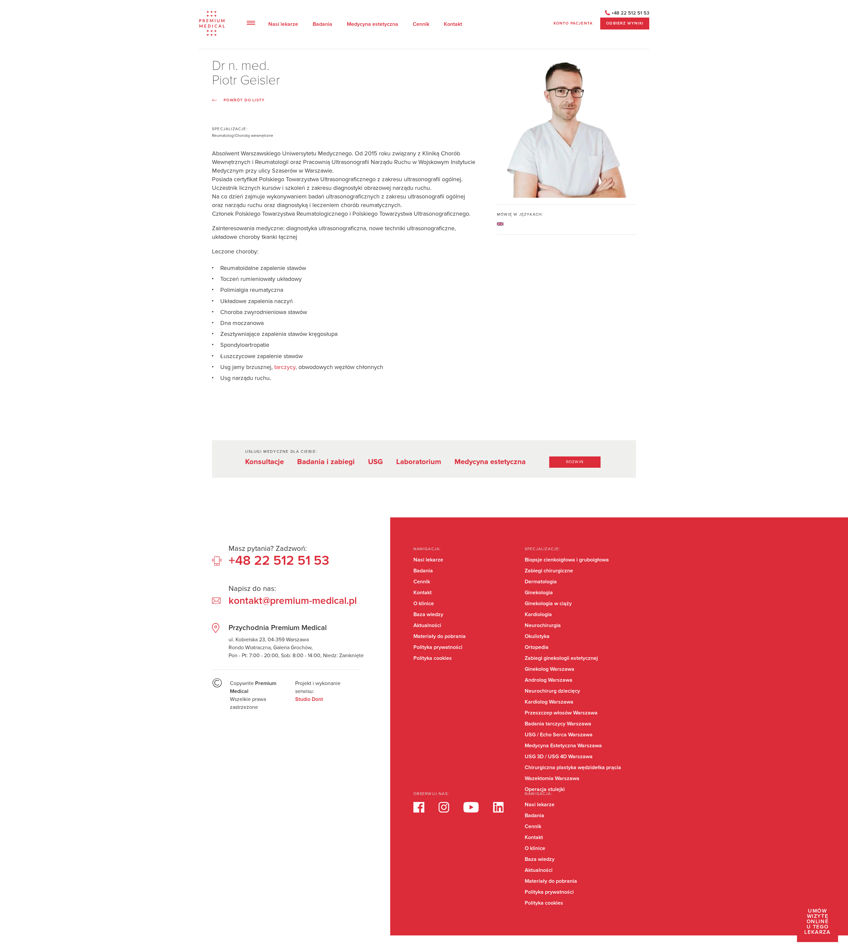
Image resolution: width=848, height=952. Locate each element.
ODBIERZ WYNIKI (624, 24)
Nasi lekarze (283, 24)
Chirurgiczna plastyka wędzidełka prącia (573, 767)
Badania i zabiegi (326, 461)
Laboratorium (418, 461)
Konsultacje (264, 461)
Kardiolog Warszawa (549, 702)
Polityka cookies (432, 658)
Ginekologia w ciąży (548, 603)
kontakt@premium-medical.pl (293, 601)
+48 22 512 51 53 (630, 13)
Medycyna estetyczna (372, 24)
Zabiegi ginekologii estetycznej (561, 658)
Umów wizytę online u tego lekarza (817, 921)
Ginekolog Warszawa (549, 669)
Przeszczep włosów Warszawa (561, 712)
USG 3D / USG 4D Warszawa (559, 756)
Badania (322, 24)
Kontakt (453, 24)
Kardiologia (538, 614)
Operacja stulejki (545, 789)
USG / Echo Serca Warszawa (559, 734)
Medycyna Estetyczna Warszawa (563, 745)
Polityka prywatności (437, 647)
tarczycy (284, 367)
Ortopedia (537, 647)
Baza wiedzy (428, 614)
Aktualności (427, 625)
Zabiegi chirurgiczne (549, 570)
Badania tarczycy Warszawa (558, 723)
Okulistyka (537, 636)
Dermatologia (541, 581)
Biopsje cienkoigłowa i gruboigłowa (567, 559)
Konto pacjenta (573, 24)
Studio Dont (309, 699)
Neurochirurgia (543, 625)
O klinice (423, 603)
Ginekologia (539, 592)
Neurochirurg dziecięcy (552, 691)
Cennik (421, 24)
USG (375, 461)
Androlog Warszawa (548, 680)
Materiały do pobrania (439, 636)
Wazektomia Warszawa (552, 778)
